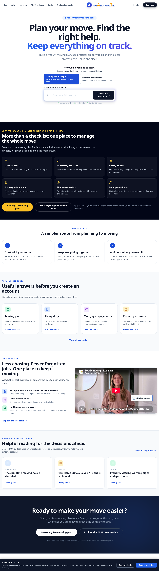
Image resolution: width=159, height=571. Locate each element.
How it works (9, 5)
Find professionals (65, 5)
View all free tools (78, 340)
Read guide (11, 483)
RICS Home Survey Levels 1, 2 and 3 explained (79, 474)
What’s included (37, 5)
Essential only (125, 565)
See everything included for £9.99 (53, 207)
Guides (51, 5)
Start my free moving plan (17, 207)
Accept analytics (146, 565)
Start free (150, 5)
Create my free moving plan (56, 532)
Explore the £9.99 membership (101, 532)
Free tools (23, 5)
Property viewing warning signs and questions (129, 474)
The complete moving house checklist (22, 474)
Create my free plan (103, 95)
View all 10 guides (144, 450)
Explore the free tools (13, 420)
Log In (136, 5)
